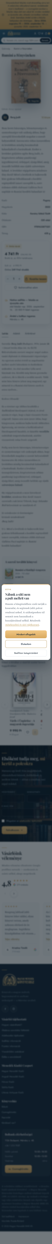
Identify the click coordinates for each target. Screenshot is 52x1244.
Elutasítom (26, 644)
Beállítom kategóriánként (26, 653)
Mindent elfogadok (26, 634)
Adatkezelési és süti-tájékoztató (22, 625)
